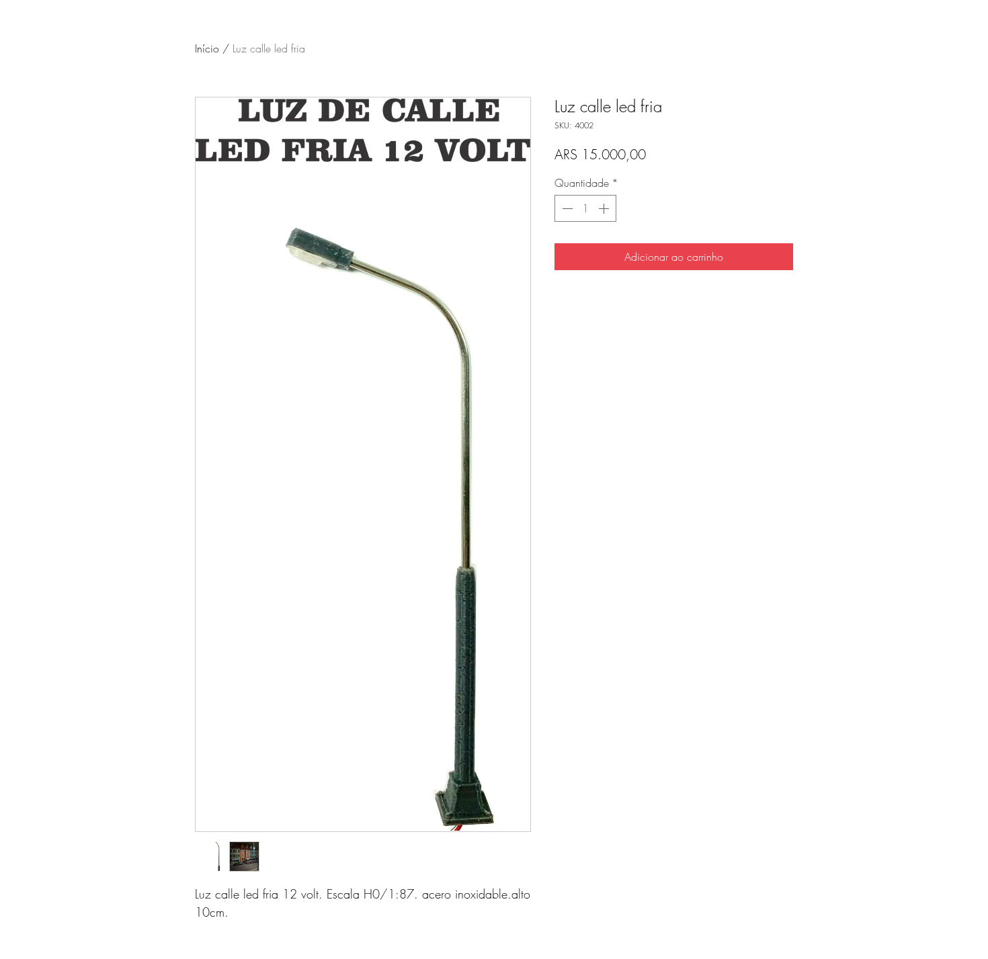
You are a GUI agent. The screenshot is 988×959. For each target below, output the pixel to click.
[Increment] (604, 208)
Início (207, 48)
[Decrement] (566, 208)
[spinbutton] (585, 208)
